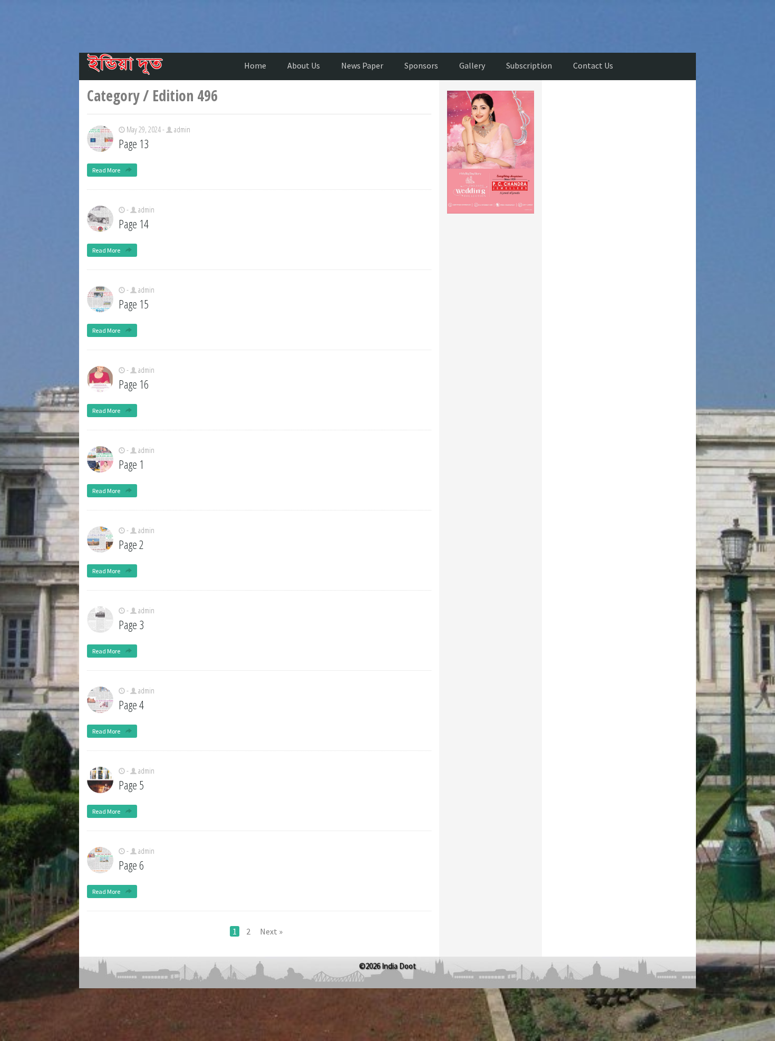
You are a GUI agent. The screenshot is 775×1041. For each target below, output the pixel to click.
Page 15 (134, 304)
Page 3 (131, 624)
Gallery (472, 65)
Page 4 (131, 704)
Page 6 (131, 865)
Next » (271, 931)
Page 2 (131, 544)
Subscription (529, 65)
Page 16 (134, 384)
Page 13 (134, 143)
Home (255, 65)
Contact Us (593, 65)
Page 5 (131, 785)
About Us (303, 65)
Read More (106, 170)
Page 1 (131, 464)
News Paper (362, 65)
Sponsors (421, 65)
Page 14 (134, 224)
